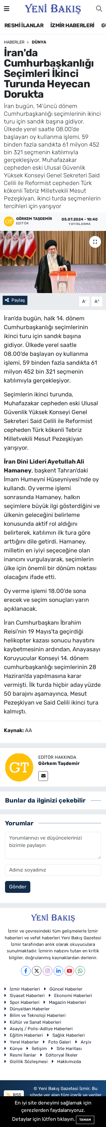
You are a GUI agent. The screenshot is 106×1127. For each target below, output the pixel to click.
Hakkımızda (69, 1061)
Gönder (17, 887)
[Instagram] (47, 971)
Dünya (39, 42)
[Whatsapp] (80, 971)
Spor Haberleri (24, 1002)
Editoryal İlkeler (62, 1055)
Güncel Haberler (65, 989)
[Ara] (99, 9)
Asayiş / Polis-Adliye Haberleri (41, 1028)
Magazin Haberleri (67, 1002)
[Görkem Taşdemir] (19, 767)
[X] (37, 971)
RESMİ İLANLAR (23, 25)
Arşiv (86, 1042)
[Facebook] (26, 971)
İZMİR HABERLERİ (72, 25)
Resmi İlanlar (23, 1055)
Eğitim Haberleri (26, 1035)
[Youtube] (69, 971)
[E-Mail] (43, 776)
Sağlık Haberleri (68, 1035)
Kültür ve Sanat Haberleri (35, 1022)
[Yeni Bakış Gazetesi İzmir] (53, 8)
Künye (16, 1048)
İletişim (39, 1048)
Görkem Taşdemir (59, 763)
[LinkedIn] (58, 971)
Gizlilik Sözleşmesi (29, 1061)
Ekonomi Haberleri (73, 995)
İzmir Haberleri (25, 989)
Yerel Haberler (24, 1042)
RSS (16, 1095)
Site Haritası (69, 1048)
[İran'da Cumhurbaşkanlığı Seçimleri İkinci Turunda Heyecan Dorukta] (53, 262)
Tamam (85, 1120)
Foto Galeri (59, 1042)
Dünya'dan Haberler (30, 1009)
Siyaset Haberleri (27, 995)
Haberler (14, 42)
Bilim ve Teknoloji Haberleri (38, 1015)
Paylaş (18, 300)
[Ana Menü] (6, 9)
